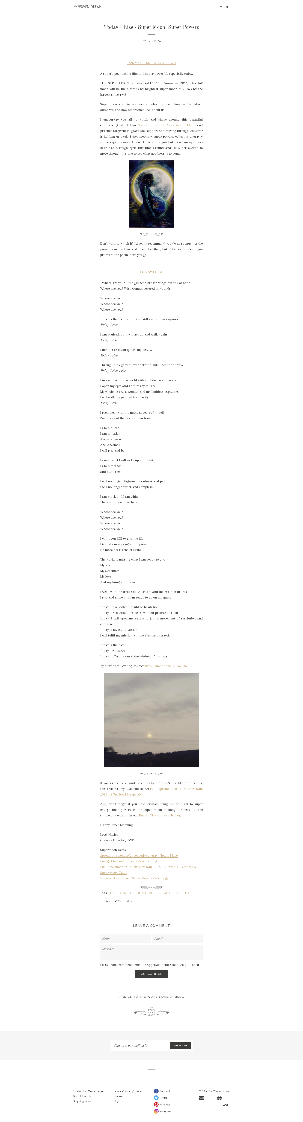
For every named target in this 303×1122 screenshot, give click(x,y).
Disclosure (120, 1096)
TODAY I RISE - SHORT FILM (151, 62)
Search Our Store (83, 1096)
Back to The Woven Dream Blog (151, 996)
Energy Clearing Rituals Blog (160, 815)
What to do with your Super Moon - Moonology (134, 878)
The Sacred (120, 893)
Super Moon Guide (113, 872)
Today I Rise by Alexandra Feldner (166, 125)
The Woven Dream (219, 1091)
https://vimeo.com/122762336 (165, 666)
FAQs (116, 1101)
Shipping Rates (82, 1101)
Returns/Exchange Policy (128, 1091)
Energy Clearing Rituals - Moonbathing (129, 861)
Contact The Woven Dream (88, 1091)
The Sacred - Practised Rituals (164, 893)
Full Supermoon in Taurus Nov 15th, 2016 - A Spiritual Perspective (148, 867)
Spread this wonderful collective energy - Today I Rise (139, 855)
